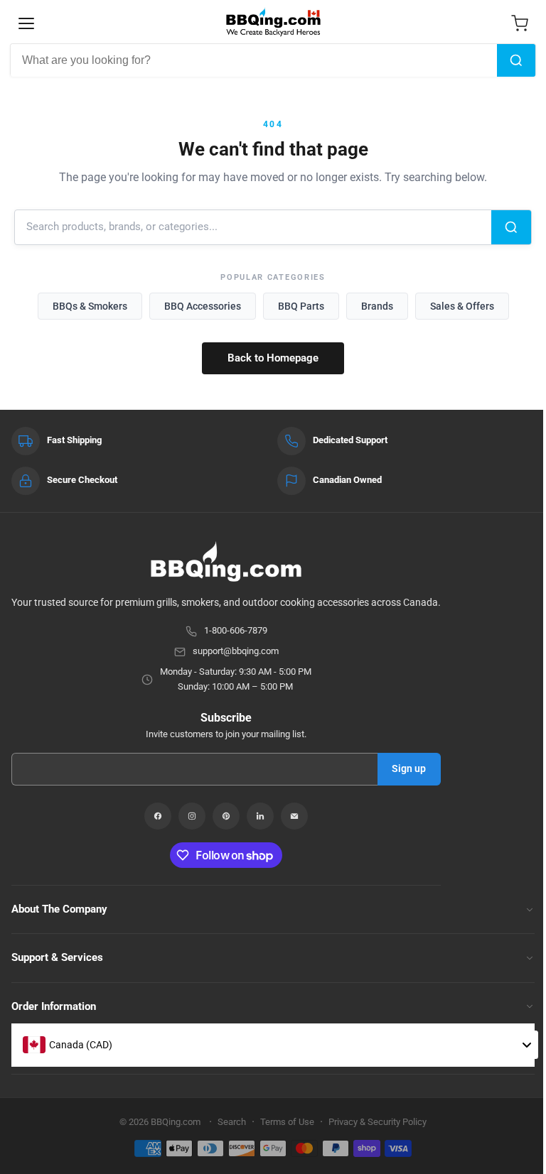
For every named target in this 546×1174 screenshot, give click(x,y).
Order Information (53, 1006)
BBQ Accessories (202, 306)
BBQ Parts (301, 306)
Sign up (409, 768)
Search (232, 1121)
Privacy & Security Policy (377, 1121)
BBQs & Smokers (90, 306)
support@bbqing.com (236, 651)
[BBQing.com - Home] (273, 22)
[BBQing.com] (226, 561)
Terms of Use (287, 1121)
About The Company (59, 909)
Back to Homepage (273, 358)
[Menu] (26, 23)
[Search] (516, 60)
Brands (377, 306)
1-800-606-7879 (235, 630)
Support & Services (57, 957)
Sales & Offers (462, 306)
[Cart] (519, 23)
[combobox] (254, 60)
